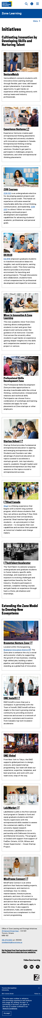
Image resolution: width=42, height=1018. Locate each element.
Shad (6, 506)
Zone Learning (12, 13)
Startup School (12, 441)
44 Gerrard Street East (10, 931)
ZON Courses (11, 189)
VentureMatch (11, 74)
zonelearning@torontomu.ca (12, 942)
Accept (7, 1013)
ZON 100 (7, 193)
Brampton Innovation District (17, 650)
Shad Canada (13, 502)
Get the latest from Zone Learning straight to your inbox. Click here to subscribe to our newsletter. (19, 951)
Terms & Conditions (9, 1008)
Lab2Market (11, 808)
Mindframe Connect (15, 879)
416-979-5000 (7, 940)
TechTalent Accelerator (18, 563)
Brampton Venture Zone (17, 643)
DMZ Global (10, 755)
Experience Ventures (16, 129)
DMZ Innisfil (11, 698)
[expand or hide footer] (39, 988)
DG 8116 (8, 255)
